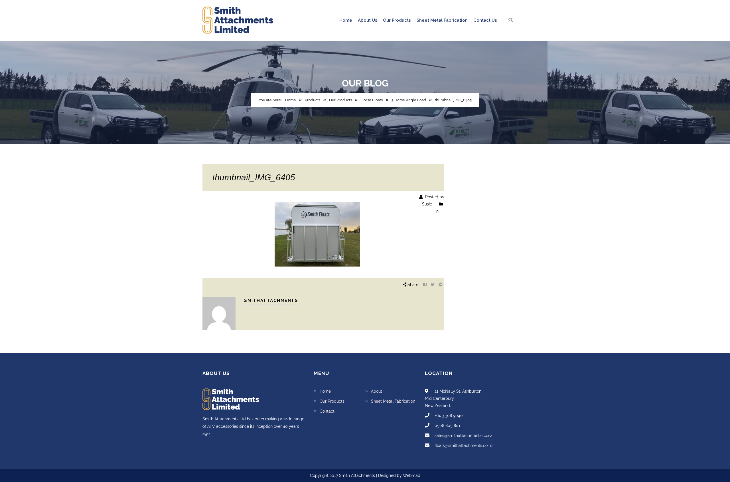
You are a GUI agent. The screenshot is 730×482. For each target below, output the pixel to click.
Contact (327, 411)
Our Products (397, 20)
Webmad (411, 475)
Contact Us (485, 20)
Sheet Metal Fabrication (442, 20)
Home (345, 20)
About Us (367, 20)
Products (312, 100)
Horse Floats (372, 100)
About (376, 391)
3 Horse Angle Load (409, 100)
